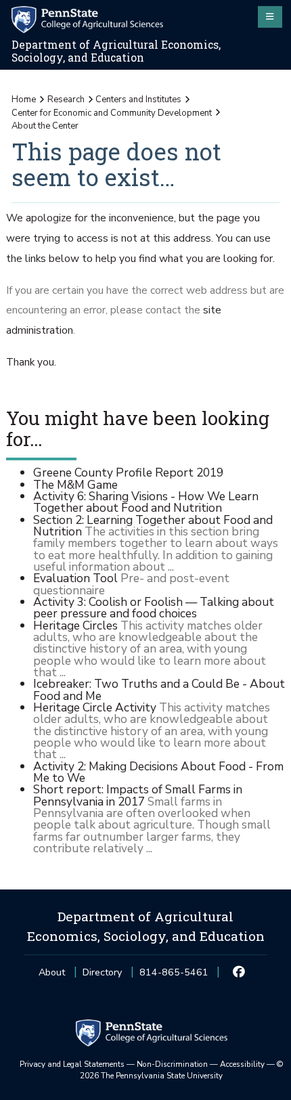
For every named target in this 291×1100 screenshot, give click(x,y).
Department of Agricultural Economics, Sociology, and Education (116, 51)
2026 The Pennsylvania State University (182, 1070)
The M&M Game (75, 485)
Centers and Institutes (138, 99)
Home (24, 99)
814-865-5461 (173, 976)
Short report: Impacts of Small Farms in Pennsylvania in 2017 (137, 795)
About (52, 972)
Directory (102, 972)
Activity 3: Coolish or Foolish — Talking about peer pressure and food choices (153, 607)
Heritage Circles (75, 625)
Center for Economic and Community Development (112, 113)
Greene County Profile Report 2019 (128, 472)
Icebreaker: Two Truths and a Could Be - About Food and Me (159, 689)
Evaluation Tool (75, 578)
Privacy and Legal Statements (72, 1064)
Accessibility (242, 1064)
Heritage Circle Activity (94, 707)
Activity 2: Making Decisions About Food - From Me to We (158, 772)
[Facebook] (239, 973)
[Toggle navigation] (270, 17)
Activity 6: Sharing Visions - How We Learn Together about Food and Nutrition (146, 502)
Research (66, 99)
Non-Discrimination (172, 1064)
